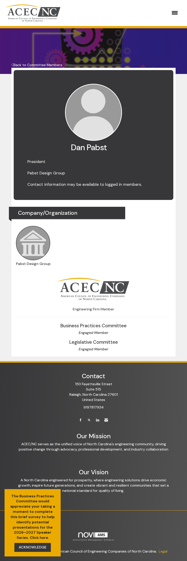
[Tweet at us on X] (89, 420)
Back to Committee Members (37, 65)
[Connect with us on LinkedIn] (97, 420)
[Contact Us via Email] (106, 420)
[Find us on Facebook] (80, 420)
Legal (163, 551)
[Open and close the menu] (122, 13)
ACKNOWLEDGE (33, 547)
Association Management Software (93, 540)
